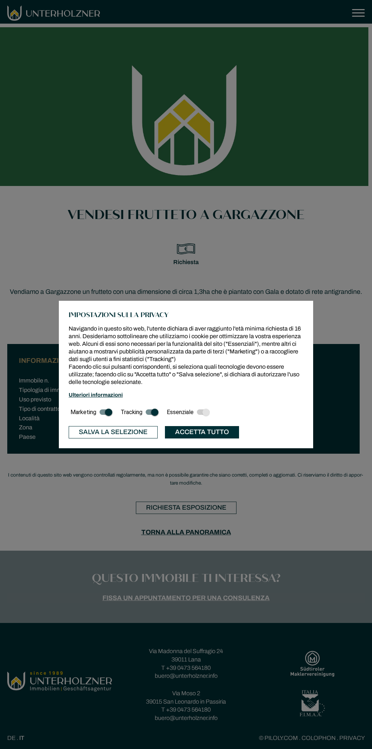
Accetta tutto (202, 432)
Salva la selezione (113, 432)
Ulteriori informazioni (96, 395)
